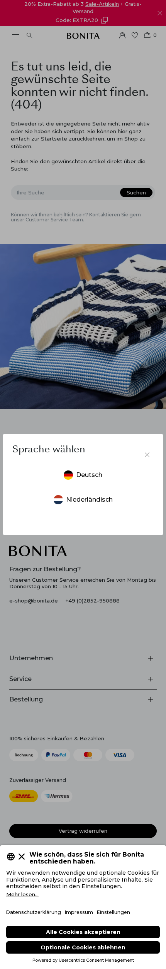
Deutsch (89, 475)
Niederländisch (89, 499)
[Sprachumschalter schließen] (147, 454)
